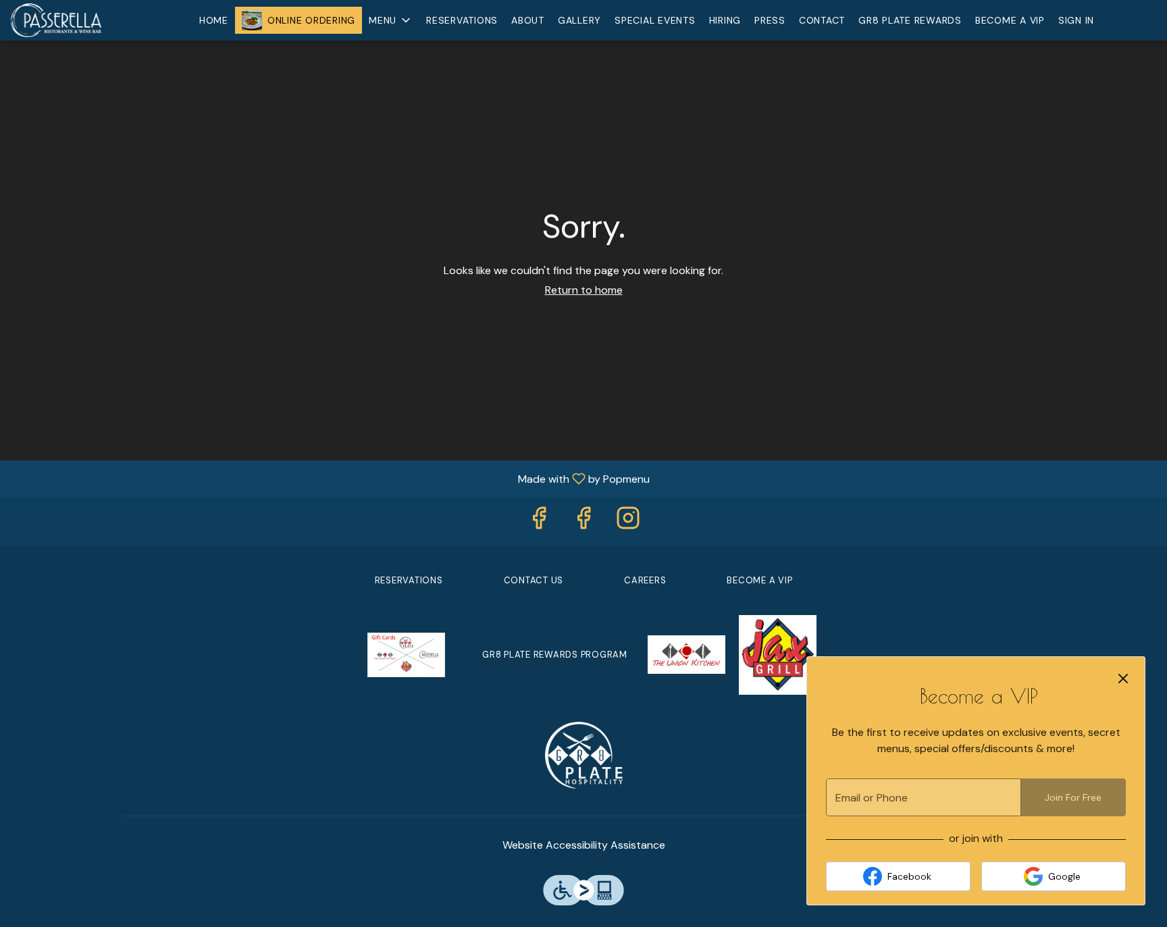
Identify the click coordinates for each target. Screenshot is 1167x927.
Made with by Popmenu (330, 478)
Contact (822, 20)
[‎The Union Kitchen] (686, 654)
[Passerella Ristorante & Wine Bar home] (71, 20)
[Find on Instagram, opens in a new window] (628, 521)
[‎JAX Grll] (777, 654)
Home (213, 20)
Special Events (655, 20)
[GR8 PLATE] (583, 754)
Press (769, 20)
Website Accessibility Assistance (583, 845)
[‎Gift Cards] (406, 654)
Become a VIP (1010, 20)
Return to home (584, 290)
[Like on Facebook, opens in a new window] (539, 521)
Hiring (725, 20)
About (527, 20)
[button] (390, 20)
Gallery (579, 20)
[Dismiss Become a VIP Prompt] (1123, 678)
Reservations (462, 20)
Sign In (1076, 20)
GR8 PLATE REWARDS (910, 20)
